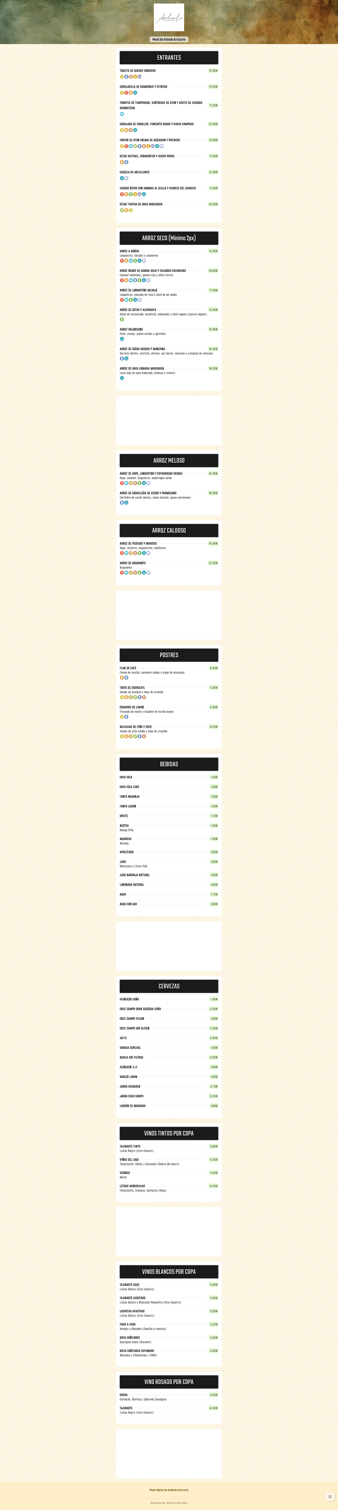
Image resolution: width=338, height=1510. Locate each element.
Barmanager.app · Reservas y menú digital (169, 1502)
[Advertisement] (169, 420)
